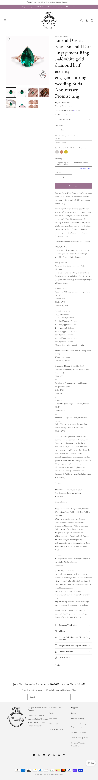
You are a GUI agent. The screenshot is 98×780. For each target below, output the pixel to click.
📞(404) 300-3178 (56, 729)
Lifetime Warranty (77, 718)
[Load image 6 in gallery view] (22, 103)
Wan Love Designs (45, 774)
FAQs (51, 713)
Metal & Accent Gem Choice (64, 115)
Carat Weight (59, 125)
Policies (73, 713)
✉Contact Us (54, 724)
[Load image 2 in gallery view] (22, 92)
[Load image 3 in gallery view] (33, 92)
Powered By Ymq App (85, 168)
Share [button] (59, 665)
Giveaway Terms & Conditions (78, 744)
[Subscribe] (67, 697)
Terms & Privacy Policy (79, 737)
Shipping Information (79, 732)
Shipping (58, 106)
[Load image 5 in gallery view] (11, 103)
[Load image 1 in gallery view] (11, 92)
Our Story (53, 718)
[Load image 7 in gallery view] (33, 103)
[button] (5, 20)
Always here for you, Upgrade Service (78, 725)
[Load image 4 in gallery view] (44, 92)
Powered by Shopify (57, 774)
